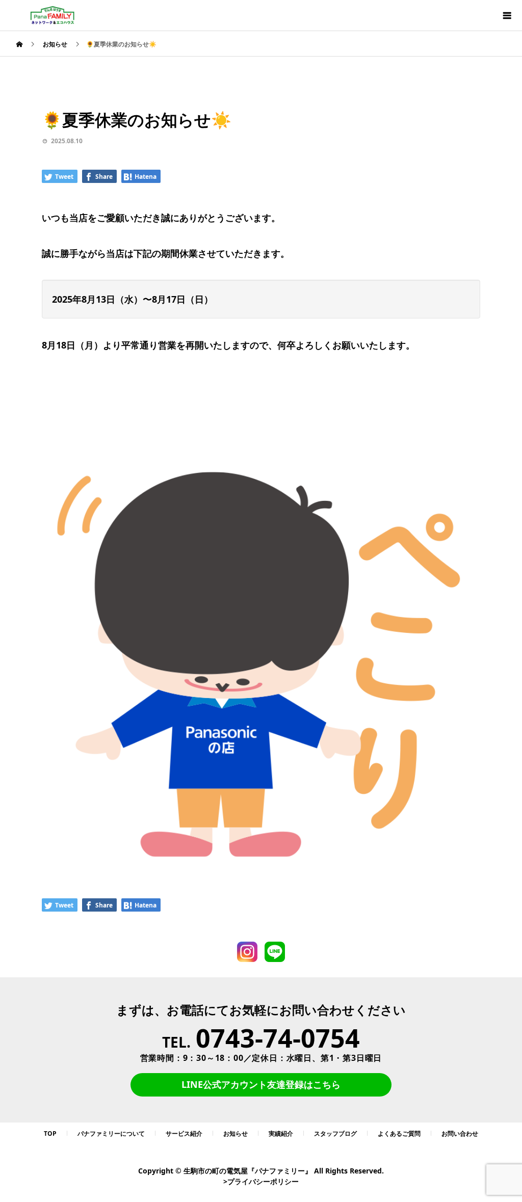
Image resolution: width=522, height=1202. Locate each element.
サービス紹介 (184, 1133)
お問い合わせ (459, 1133)
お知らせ (235, 1133)
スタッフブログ (335, 1133)
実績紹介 (281, 1133)
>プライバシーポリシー (261, 1181)
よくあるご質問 (399, 1133)
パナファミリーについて (111, 1133)
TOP (50, 1133)
